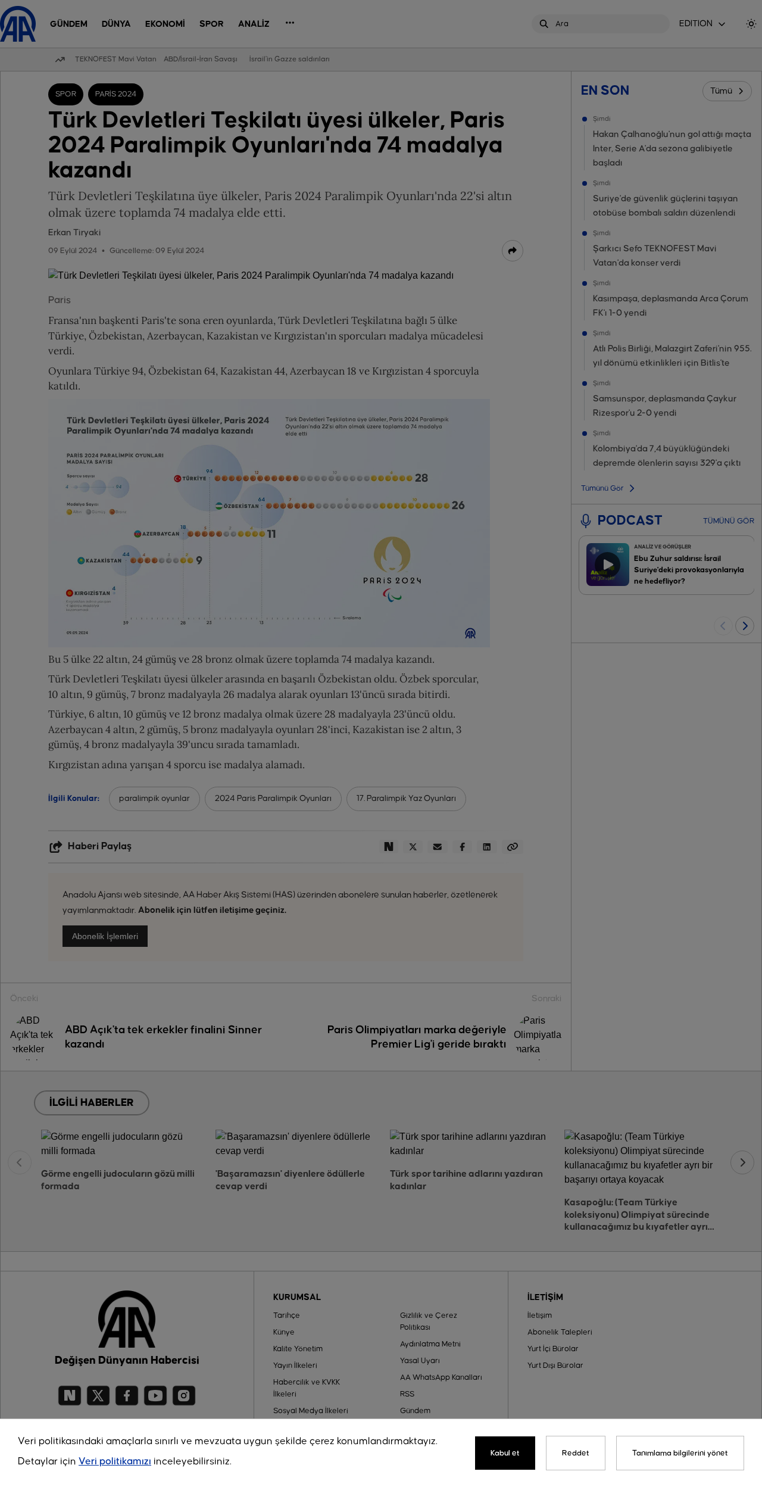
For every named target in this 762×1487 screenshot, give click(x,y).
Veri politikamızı (115, 1462)
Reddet (575, 1453)
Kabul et (505, 1453)
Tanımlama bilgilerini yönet (680, 1453)
